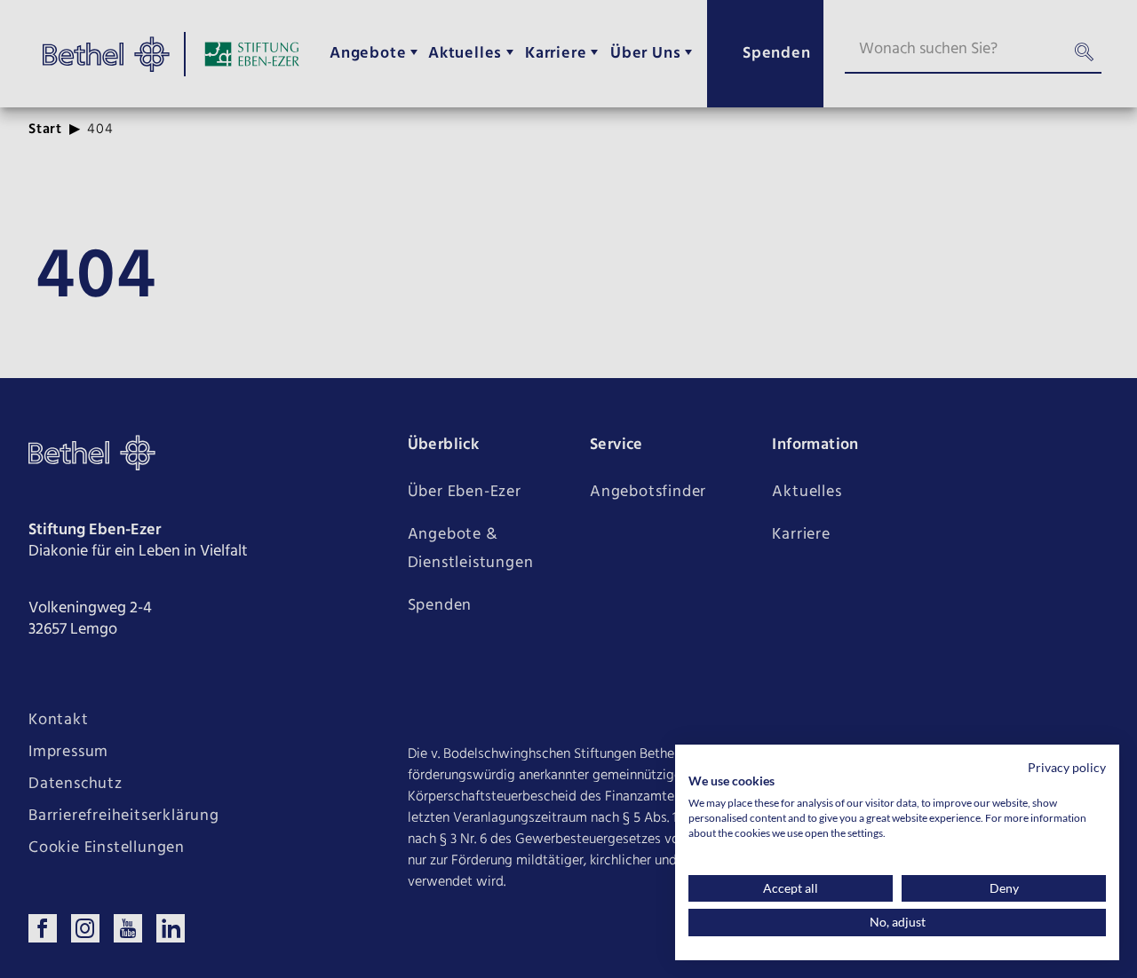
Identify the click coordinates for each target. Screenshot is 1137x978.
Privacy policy (1067, 767)
